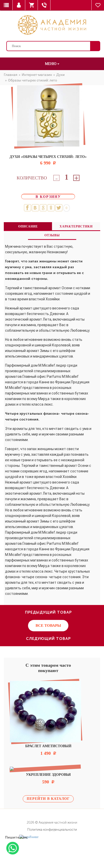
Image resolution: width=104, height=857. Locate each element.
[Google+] (43, 207)
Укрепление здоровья (48, 775)
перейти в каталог (48, 799)
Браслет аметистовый (48, 746)
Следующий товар (48, 638)
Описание (28, 226)
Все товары (48, 625)
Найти (95, 46)
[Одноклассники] (51, 207)
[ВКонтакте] (35, 207)
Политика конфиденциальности (52, 829)
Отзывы (52, 235)
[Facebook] (27, 207)
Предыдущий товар (48, 612)
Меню (51, 64)
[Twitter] (58, 207)
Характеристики (76, 226)
